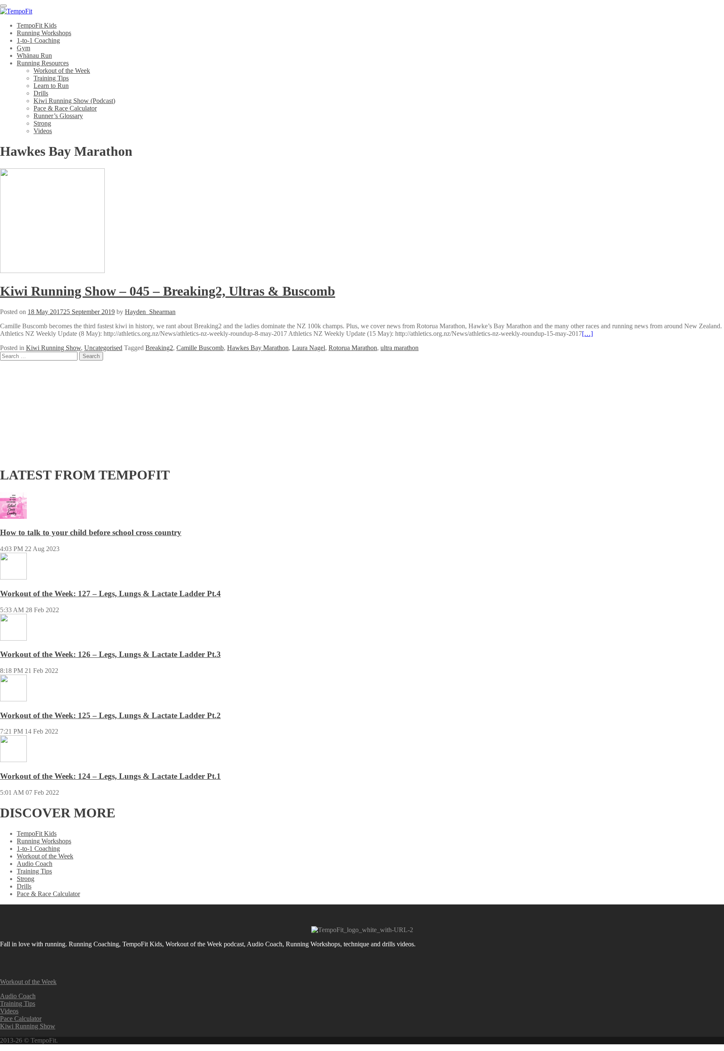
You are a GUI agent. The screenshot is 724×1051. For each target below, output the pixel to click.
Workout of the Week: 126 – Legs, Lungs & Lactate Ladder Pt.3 (110, 654)
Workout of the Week (62, 70)
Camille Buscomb (200, 347)
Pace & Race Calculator (65, 108)
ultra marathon (399, 347)
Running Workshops (44, 32)
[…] (587, 333)
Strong (42, 123)
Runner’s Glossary (58, 115)
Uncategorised (103, 347)
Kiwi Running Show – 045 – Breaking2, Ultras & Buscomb (167, 291)
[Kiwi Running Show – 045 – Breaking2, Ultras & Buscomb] (52, 270)
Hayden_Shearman (150, 311)
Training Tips (51, 78)
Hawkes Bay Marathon (258, 347)
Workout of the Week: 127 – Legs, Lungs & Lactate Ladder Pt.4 (110, 593)
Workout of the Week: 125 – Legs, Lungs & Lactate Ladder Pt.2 (110, 715)
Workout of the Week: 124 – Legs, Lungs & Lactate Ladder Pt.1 (110, 776)
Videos (43, 130)
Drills (41, 93)
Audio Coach (34, 863)
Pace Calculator (20, 1018)
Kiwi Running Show (53, 347)
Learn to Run (51, 85)
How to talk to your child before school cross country (90, 532)
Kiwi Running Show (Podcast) (74, 100)
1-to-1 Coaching (38, 40)
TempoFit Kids (37, 25)
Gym (23, 48)
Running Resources (43, 63)
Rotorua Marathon (352, 347)
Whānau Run (34, 55)
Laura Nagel (308, 347)
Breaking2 (159, 347)
